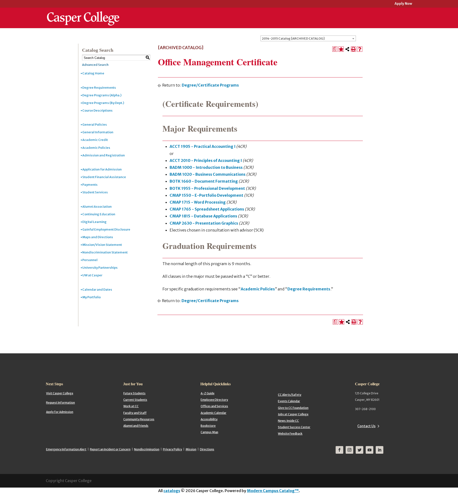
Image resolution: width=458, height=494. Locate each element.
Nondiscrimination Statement (105, 252)
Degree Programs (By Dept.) (103, 103)
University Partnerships (100, 268)
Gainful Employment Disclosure (106, 229)
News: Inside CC (288, 420)
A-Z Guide (207, 393)
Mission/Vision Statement (102, 245)
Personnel (90, 260)
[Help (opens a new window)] (359, 49)
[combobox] (308, 38)
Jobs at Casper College (293, 414)
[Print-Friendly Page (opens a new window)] (353, 49)
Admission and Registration (103, 155)
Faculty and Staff (134, 413)
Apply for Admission (59, 412)
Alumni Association (97, 207)
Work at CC (131, 406)
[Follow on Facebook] (339, 450)
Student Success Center (294, 427)
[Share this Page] (347, 49)
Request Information (60, 402)
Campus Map (209, 432)
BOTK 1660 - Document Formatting (204, 181)
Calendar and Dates (97, 290)
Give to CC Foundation (293, 408)
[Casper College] (83, 13)
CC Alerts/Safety (289, 394)
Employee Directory (214, 399)
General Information (97, 132)
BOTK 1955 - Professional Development (207, 188)
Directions (207, 449)
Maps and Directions (97, 237)
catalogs (171, 490)
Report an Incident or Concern (110, 449)
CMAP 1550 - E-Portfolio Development (206, 195)
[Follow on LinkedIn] (379, 450)
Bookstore (208, 425)
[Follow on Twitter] (359, 450)
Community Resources (138, 419)
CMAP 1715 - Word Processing (198, 202)
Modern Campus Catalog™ (273, 490)
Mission (191, 449)
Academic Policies (96, 148)
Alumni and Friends (135, 425)
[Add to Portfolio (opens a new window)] (341, 49)
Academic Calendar (213, 413)
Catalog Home (93, 73)
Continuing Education (98, 214)
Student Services (95, 192)
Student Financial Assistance (104, 177)
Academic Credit (95, 140)
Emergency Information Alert (66, 449)
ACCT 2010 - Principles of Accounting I (206, 160)
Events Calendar (289, 401)
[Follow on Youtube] (369, 450)
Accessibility (209, 419)
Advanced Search (95, 65)
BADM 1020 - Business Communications (207, 174)
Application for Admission (102, 169)
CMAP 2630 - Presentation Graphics (204, 223)
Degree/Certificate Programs (210, 85)
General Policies (94, 125)
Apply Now (403, 4)
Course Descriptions (97, 110)
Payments (90, 185)
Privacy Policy (172, 449)
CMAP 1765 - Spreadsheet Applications (207, 209)
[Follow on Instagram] (349, 450)
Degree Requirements (99, 88)
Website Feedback (290, 433)
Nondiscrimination (146, 449)
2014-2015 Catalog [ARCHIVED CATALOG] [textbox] (293, 38)
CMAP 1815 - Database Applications (203, 216)
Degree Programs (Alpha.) (101, 95)
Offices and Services (214, 406)
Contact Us (366, 426)
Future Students (134, 393)
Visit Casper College (59, 393)
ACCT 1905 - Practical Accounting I (202, 146)
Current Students (135, 399)
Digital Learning (94, 222)
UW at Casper (92, 275)
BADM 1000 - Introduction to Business (206, 167)
